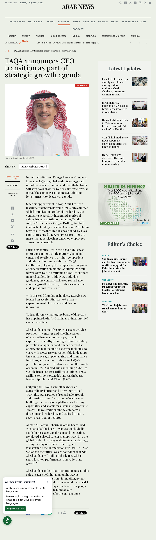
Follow (13, 247)
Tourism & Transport (113, 36)
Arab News (12, 3)
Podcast (78, 29)
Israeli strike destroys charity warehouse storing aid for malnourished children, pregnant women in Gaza (115, 86)
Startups (91, 36)
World (51, 21)
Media (76, 21)
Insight (12, 36)
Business (64, 21)
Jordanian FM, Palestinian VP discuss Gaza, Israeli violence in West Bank (115, 107)
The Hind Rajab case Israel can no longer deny (114, 308)
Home (8, 50)
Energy (26, 36)
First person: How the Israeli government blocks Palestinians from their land (115, 288)
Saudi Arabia (17, 21)
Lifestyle (89, 21)
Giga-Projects (58, 36)
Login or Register (15, 508)
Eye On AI (135, 36)
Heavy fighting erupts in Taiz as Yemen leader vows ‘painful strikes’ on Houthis (115, 124)
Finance (40, 36)
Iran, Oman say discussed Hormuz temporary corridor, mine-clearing (65, 43)
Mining (76, 36)
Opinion (103, 21)
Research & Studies (134, 21)
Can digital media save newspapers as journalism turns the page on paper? (115, 142)
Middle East (36, 21)
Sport (114, 21)
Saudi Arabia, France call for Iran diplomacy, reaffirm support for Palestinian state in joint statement (116, 265)
